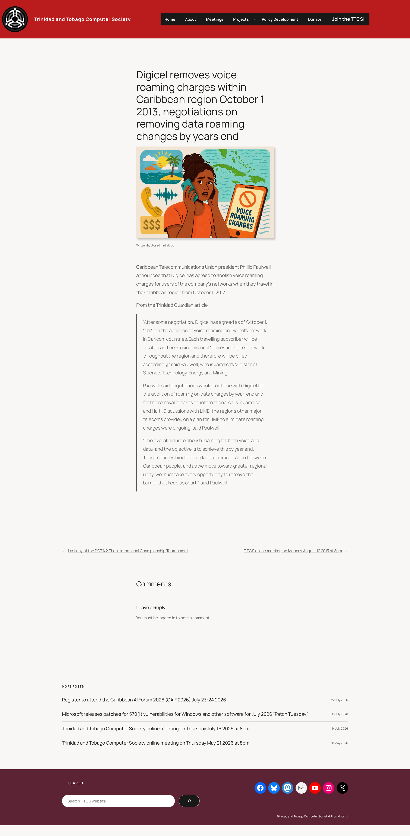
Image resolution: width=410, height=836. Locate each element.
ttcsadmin (158, 245)
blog (171, 245)
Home (169, 19)
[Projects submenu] (254, 19)
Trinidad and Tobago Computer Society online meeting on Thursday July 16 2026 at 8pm (155, 728)
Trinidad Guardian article (182, 305)
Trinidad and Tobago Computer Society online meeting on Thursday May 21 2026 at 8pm (155, 743)
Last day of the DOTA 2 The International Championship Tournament (128, 550)
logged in (167, 617)
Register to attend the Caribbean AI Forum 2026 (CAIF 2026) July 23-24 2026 (144, 700)
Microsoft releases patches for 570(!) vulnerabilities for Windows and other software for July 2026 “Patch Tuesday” (185, 714)
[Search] (189, 801)
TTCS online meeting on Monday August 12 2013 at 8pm (293, 550)
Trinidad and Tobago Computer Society (82, 19)
